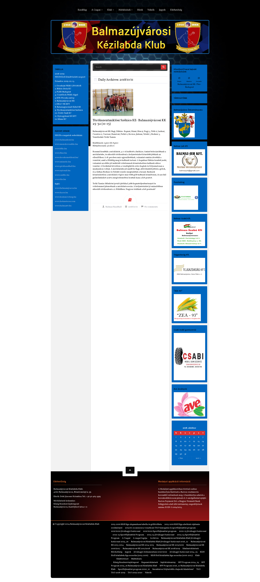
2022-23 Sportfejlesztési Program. (128, 534)
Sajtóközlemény (168, 562)
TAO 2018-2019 (118, 572)
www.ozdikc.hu (62, 175)
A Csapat (96, 10)
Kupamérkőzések (149, 562)
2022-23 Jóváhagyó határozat (192, 531)
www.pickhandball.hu (65, 166)
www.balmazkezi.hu (64, 140)
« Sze (180, 458)
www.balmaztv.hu (63, 205)
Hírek (140, 10)
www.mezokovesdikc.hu (66, 144)
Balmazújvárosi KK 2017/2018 (136, 548)
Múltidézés (136, 559)
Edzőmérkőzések (191, 548)
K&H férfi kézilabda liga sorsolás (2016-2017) (172, 555)
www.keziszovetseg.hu (65, 197)
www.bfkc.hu (61, 148)
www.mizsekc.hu (63, 161)
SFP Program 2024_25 (188, 562)
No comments (151, 206)
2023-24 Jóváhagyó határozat (160, 534)
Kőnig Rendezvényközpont (126, 562)
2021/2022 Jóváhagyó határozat (125, 531)
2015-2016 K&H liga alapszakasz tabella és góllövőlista (136, 524)
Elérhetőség (176, 10)
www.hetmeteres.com (65, 201)
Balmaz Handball (113, 206)
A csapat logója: (140, 538)
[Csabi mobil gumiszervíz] (189, 356)
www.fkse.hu (61, 153)
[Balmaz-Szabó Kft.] (189, 233)
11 (189, 441)
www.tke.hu (60, 179)
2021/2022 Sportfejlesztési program (159, 531)
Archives (154, 538)
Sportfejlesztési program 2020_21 (134, 569)
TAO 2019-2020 (135, 572)
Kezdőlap (82, 10)
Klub (110, 10)
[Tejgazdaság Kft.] (189, 270)
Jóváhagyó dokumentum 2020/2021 (150, 552)
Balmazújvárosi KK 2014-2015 (140, 545)
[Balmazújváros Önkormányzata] (184, 125)
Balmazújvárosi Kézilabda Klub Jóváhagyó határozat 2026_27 (159, 541)
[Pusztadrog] (186, 197)
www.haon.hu (61, 192)
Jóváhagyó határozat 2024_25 (183, 552)
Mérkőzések (125, 10)
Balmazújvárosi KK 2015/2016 (170, 545)
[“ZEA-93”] (187, 307)
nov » (198, 458)
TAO (198, 569)
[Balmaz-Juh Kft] (189, 161)
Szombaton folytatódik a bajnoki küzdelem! (173, 569)
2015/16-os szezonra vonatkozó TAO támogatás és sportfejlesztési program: (160, 528)
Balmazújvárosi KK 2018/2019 (166, 548)
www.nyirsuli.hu (62, 170)
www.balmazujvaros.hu (66, 188)
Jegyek (162, 10)
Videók (150, 10)
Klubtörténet (122, 559)
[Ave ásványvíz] (189, 404)
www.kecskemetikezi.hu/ (67, 157)
